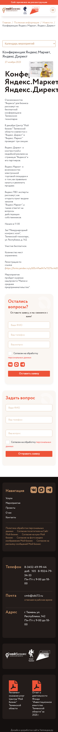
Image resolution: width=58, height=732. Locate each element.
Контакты (11, 517)
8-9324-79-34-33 (38, 573)
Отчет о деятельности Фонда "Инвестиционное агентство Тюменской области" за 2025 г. (42, 703)
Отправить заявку (29, 454)
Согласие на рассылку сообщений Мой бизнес (27, 542)
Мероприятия (13, 503)
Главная (6, 22)
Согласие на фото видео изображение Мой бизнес (24, 539)
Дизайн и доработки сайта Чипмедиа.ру (32, 730)
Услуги (9, 498)
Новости (48, 22)
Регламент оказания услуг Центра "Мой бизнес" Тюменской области (16, 700)
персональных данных (19, 357)
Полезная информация (26, 22)
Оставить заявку (29, 373)
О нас (9, 512)
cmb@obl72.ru (33, 596)
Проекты (10, 508)
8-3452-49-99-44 (35, 567)
